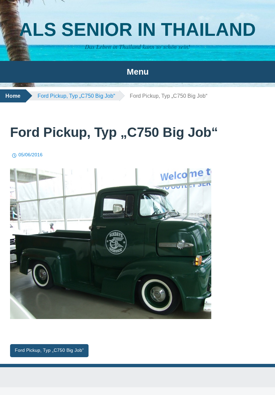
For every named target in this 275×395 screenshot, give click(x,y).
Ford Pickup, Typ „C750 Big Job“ (76, 96)
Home (12, 96)
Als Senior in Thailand (137, 29)
